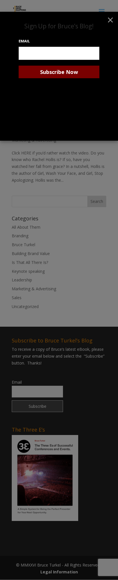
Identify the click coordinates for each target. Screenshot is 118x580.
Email (24, 41)
